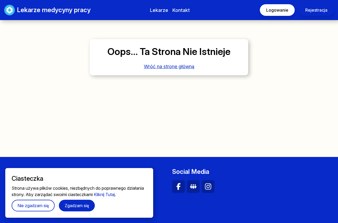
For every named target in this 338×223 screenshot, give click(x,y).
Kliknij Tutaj (104, 194)
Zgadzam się (77, 205)
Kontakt (181, 10)
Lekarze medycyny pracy (48, 10)
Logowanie (277, 10)
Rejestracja (316, 10)
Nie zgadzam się (33, 205)
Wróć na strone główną (169, 66)
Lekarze (159, 10)
